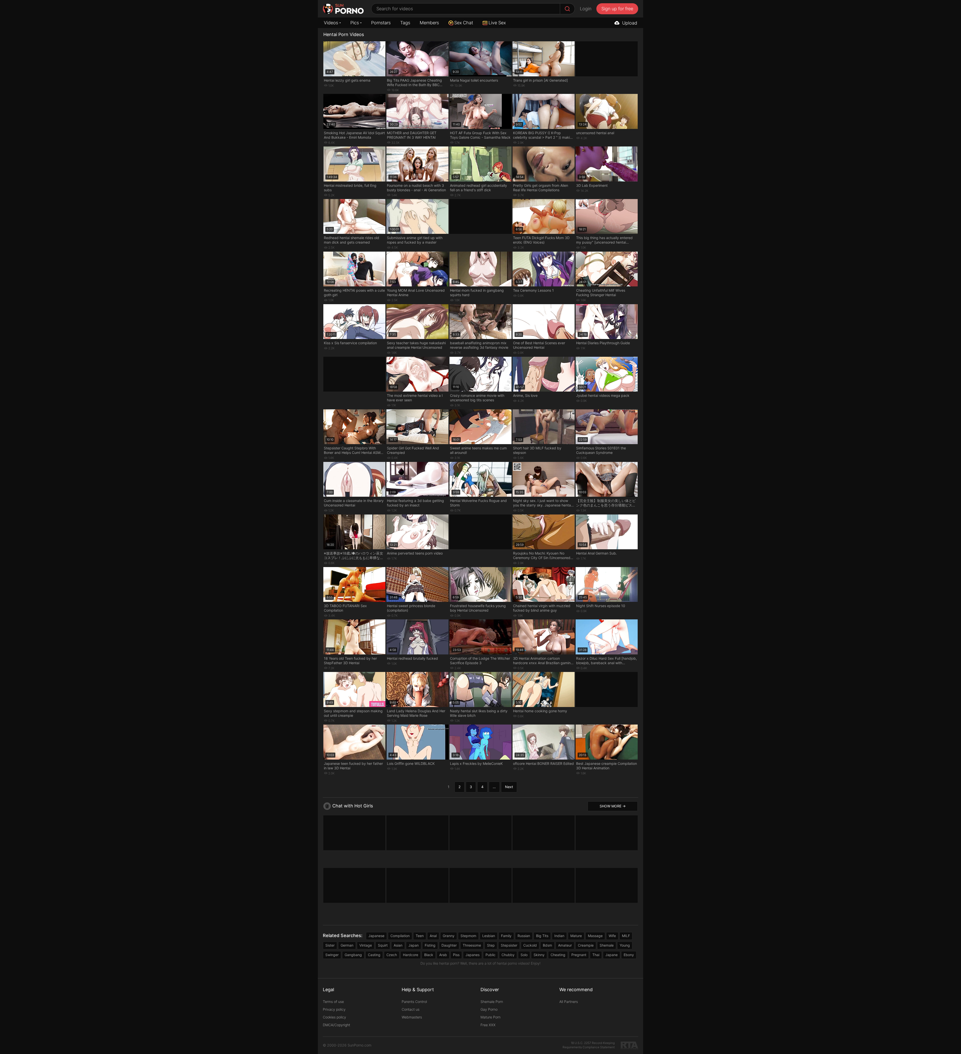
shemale (607, 945)
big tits (542, 936)
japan (413, 945)
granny (448, 936)
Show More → (613, 806)
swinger (332, 955)
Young (625, 945)
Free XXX (488, 1025)
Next (509, 787)
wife (612, 936)
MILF (626, 936)
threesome (472, 945)
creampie (586, 945)
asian (398, 945)
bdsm (547, 945)
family (506, 936)
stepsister (509, 945)
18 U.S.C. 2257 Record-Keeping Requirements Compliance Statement (589, 1045)
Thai (595, 955)
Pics (354, 22)
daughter (449, 945)
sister (330, 945)
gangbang (353, 955)
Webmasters (412, 1017)
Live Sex (497, 22)
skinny (539, 955)
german (347, 945)
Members (429, 22)
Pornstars (381, 22)
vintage (365, 945)
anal (433, 936)
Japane (611, 955)
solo (524, 955)
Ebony (629, 955)
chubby (508, 955)
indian (559, 936)
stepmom (468, 936)
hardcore (410, 955)
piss (456, 955)
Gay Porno (489, 1009)
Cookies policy (334, 1017)
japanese (376, 936)
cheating (558, 955)
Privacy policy (334, 1009)
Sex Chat (463, 22)
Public (491, 955)
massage (595, 936)
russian (524, 936)
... (494, 787)
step (491, 945)
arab (443, 955)
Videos (331, 22)
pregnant (578, 955)
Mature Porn (490, 1017)
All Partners (568, 1001)
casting (374, 955)
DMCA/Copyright (336, 1025)
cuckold (530, 945)
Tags (405, 22)
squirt (383, 945)
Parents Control (414, 1001)
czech (391, 955)
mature (576, 936)
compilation (400, 936)
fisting (430, 945)
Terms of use (333, 1001)
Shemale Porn (491, 1001)
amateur (565, 945)
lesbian (488, 936)
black (428, 955)
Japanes (472, 955)
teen (420, 936)
